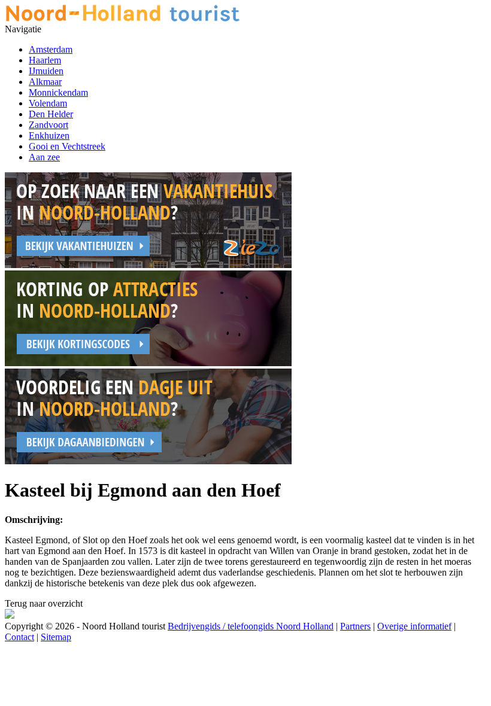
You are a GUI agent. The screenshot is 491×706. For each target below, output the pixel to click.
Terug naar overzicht (44, 603)
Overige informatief (414, 626)
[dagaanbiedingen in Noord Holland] (148, 461)
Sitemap (56, 637)
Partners (355, 626)
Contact (19, 637)
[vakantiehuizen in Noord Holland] (148, 265)
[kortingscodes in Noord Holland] (148, 363)
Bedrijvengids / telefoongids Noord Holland (251, 626)
